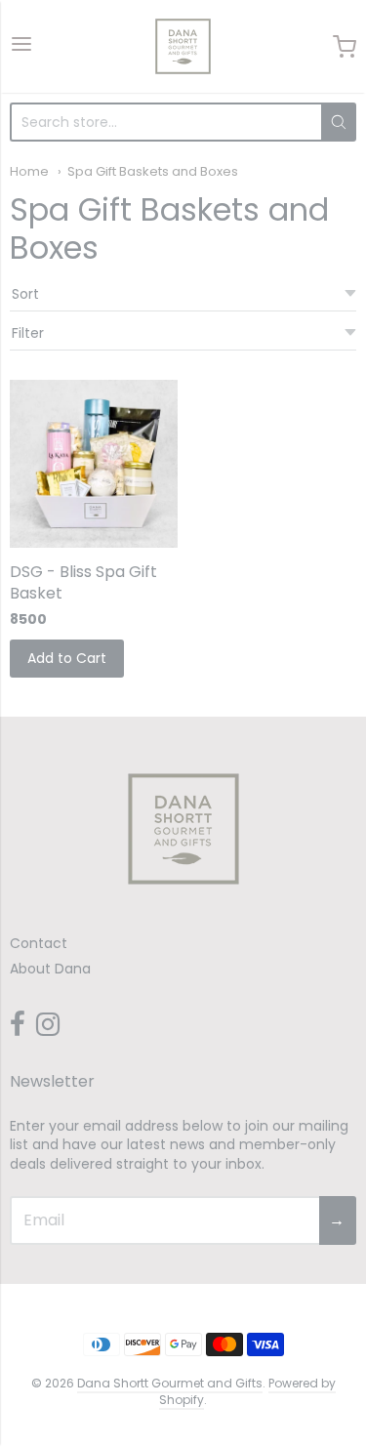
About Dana (50, 968)
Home (29, 171)
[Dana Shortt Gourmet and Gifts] (183, 46)
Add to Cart (66, 658)
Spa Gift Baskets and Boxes (152, 171)
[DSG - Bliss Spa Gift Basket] (94, 464)
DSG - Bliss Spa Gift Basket (83, 582)
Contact (38, 943)
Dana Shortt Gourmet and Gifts (170, 1383)
